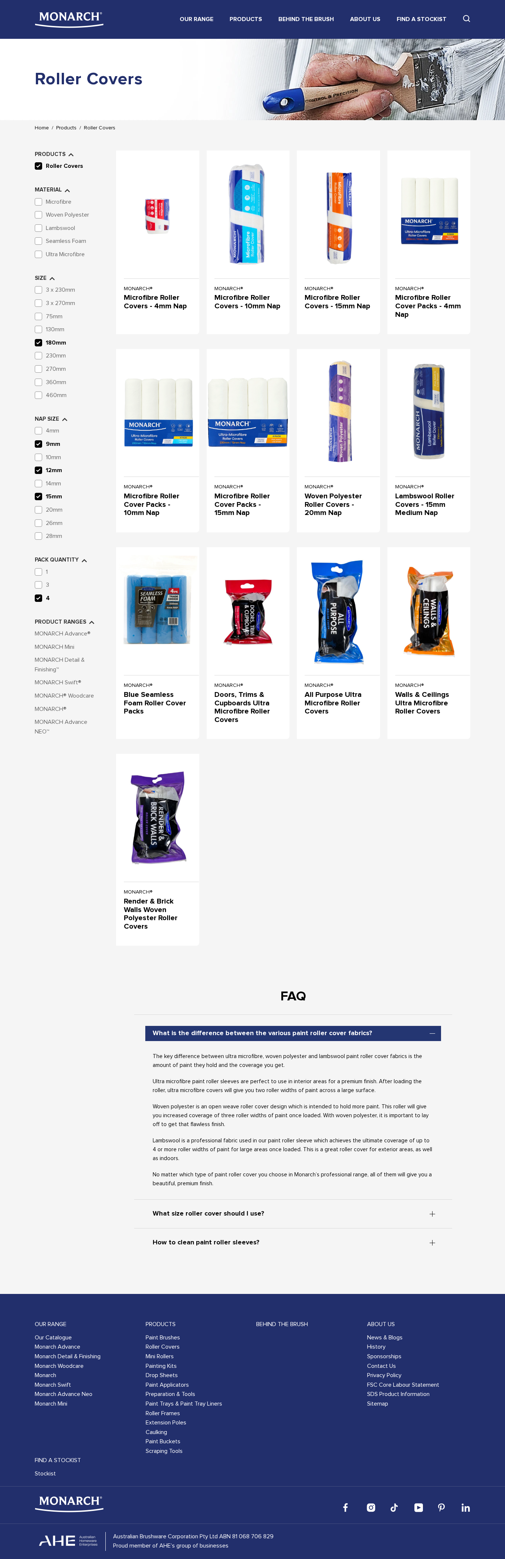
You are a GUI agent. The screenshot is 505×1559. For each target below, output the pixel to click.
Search (466, 18)
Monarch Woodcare (59, 1366)
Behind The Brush (306, 19)
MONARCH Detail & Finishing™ (60, 664)
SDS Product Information (398, 1394)
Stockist (45, 1474)
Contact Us (381, 1366)
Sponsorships (384, 1356)
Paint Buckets (163, 1441)
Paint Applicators (167, 1385)
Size (41, 278)
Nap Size (47, 419)
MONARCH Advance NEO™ (61, 727)
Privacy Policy (384, 1375)
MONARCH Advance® (63, 634)
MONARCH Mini (54, 647)
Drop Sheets (162, 1375)
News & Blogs (385, 1338)
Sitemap (377, 1404)
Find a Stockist (422, 19)
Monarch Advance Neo (63, 1394)
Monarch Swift (53, 1385)
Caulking (156, 1432)
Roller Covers (99, 128)
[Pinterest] (442, 1507)
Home (42, 128)
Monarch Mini (51, 1404)
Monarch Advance (57, 1347)
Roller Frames (163, 1413)
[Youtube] (418, 1507)
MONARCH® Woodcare (64, 696)
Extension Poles (166, 1423)
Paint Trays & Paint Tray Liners (184, 1404)
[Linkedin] (465, 1507)
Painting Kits (161, 1366)
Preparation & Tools (170, 1394)
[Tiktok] (394, 1507)
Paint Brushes (163, 1338)
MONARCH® (51, 709)
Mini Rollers (160, 1356)
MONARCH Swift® (58, 682)
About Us (365, 19)
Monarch (45, 1375)
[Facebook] (347, 1507)
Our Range (196, 19)
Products (246, 19)
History (376, 1347)
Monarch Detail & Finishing (68, 1356)
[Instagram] (371, 1507)
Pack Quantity (57, 560)
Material (48, 190)
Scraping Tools (164, 1451)
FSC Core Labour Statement (403, 1385)
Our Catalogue (53, 1338)
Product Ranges (60, 622)
